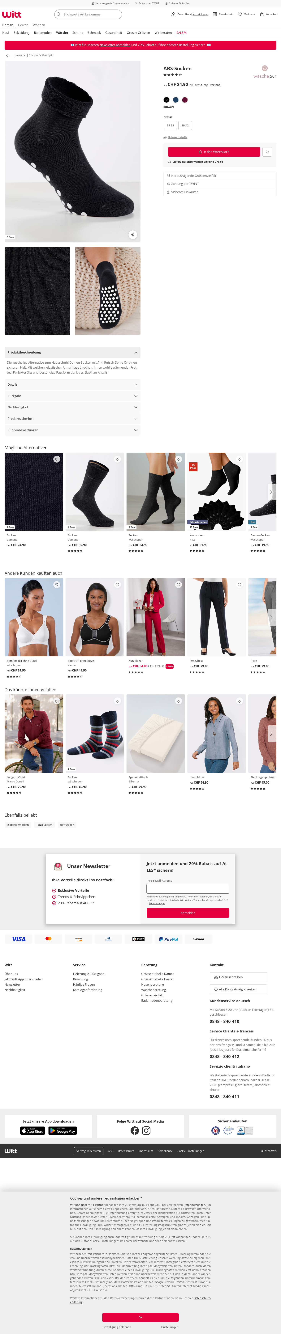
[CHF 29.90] (216, 617)
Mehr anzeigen (157, 903)
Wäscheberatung (153, 990)
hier (202, 1225)
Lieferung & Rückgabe (88, 974)
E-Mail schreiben (228, 978)
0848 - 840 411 (224, 1096)
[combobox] (96, 14)
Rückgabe (15, 396)
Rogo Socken (45, 825)
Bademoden (43, 33)
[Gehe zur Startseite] (11, 14)
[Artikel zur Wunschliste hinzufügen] (267, 152)
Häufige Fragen (84, 984)
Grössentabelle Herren (157, 979)
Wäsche (62, 33)
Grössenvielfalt (152, 995)
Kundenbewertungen (23, 430)
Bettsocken (67, 825)
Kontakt (217, 965)
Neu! (5, 33)
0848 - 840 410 (224, 1021)
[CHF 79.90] (34, 733)
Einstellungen (170, 1327)
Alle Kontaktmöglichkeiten (238, 989)
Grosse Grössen (138, 33)
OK (140, 1317)
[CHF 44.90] (95, 617)
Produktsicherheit (21, 419)
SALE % (181, 33)
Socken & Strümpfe (41, 55)
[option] (166, 100)
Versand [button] (215, 85)
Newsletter (12, 984)
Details (13, 384)
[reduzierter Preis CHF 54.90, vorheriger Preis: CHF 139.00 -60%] (155, 617)
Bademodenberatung (156, 1000)
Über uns (11, 974)
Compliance (165, 1151)
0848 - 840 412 (224, 1056)
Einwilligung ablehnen (116, 1327)
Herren (23, 25)
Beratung (149, 965)
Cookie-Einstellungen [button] (190, 1151)
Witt (8, 965)
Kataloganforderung (87, 990)
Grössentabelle (177, 137)
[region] (140, 1263)
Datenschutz (126, 1151)
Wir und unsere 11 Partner (87, 1205)
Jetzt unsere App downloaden (48, 1121)
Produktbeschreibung (24, 352)
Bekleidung (21, 33)
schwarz (168, 106)
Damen (7, 25)
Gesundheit (113, 33)
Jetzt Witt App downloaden (24, 979)
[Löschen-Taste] (117, 14)
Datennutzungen (194, 1205)
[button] (6, 55)
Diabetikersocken (18, 825)
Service (79, 965)
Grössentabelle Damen (158, 974)
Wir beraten (163, 33)
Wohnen (39, 25)
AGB (110, 1151)
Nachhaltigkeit (18, 407)
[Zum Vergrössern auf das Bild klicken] (132, 234)
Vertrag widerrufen (88, 1151)
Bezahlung (80, 979)
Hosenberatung (152, 984)
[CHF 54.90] (216, 733)
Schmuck (94, 33)
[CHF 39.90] (34, 617)
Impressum (146, 1151)
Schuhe (77, 33)
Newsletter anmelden (115, 45)
